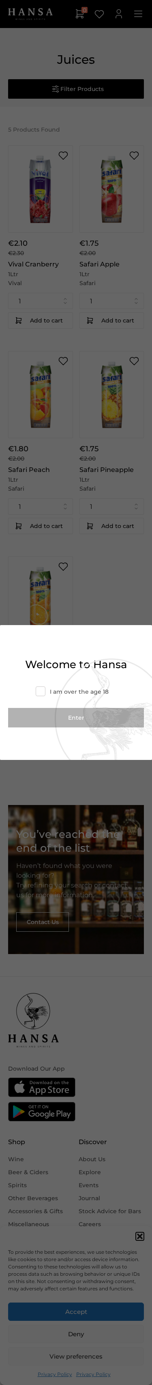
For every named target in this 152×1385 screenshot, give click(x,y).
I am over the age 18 (79, 691)
